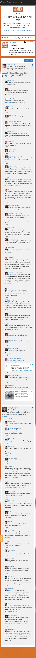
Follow (18, 13)
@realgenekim (21, 30)
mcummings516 (15, 365)
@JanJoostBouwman (14, 274)
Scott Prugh (11, 566)
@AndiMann (11, 229)
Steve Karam (12, 107)
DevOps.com (18, 398)
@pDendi (24, 108)
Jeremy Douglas (12, 408)
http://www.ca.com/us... (11, 611)
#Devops (15, 414)
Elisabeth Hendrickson (14, 121)
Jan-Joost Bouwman (14, 205)
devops (30, 30)
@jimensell (14, 290)
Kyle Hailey (11, 288)
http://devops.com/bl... (22, 389)
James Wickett (12, 458)
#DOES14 (27, 342)
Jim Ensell (11, 247)
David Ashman (12, 115)
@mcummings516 (16, 360)
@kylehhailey (12, 302)
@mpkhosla (14, 367)
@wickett (10, 513)
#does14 (6, 30)
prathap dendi (12, 98)
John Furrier (11, 64)
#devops (15, 423)
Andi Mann (11, 141)
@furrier (14, 295)
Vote (7, 77)
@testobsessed (21, 367)
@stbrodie (13, 30)
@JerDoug (8, 537)
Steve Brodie (12, 80)
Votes (4, 77)
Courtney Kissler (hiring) (15, 88)
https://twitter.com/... (24, 362)
